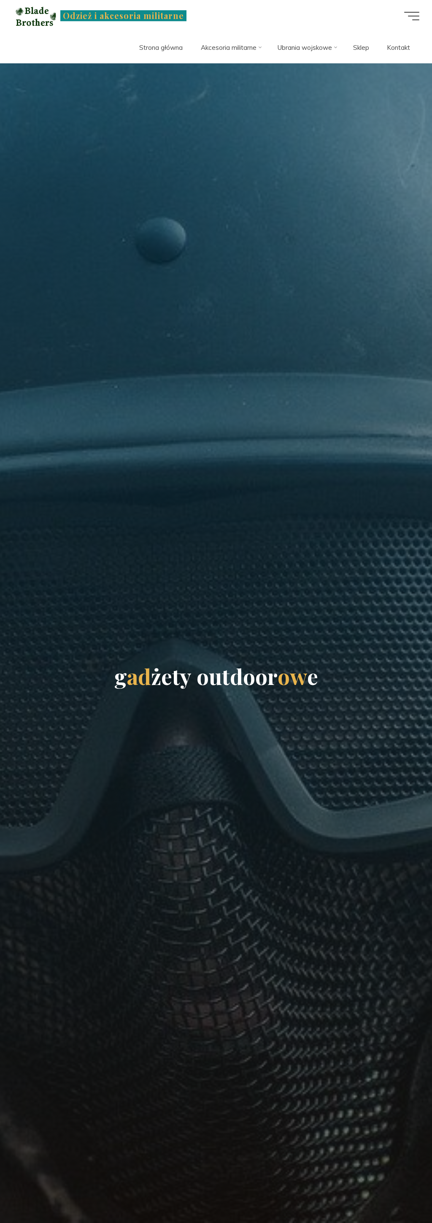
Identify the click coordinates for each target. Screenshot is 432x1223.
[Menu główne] (411, 16)
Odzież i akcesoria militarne (123, 15)
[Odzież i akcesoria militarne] (35, 16)
